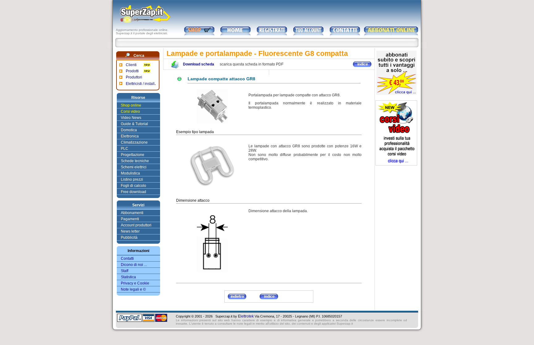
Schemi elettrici (133, 167)
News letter (130, 231)
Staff (124, 271)
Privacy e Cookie (135, 283)
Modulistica (130, 173)
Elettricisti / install (140, 84)
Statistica (128, 277)
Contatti (127, 258)
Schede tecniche (135, 161)
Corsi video (130, 111)
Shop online (131, 105)
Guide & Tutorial (134, 124)
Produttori (134, 77)
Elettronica (130, 136)
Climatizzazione (134, 142)
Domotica (129, 130)
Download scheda (198, 64)
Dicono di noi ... (134, 265)
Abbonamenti (132, 213)
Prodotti (132, 71)
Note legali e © (133, 289)
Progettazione (132, 155)
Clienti (131, 65)
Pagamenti (130, 219)
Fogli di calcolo (133, 185)
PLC (124, 148)
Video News (131, 118)
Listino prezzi (132, 179)
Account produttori (136, 225)
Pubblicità (129, 237)
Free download (133, 192)
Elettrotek (246, 316)
